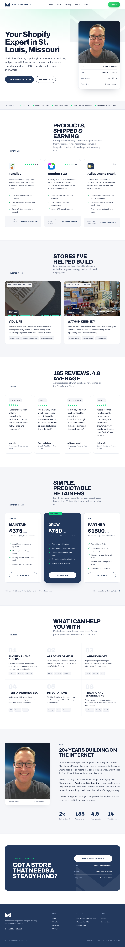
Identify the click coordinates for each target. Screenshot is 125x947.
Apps (51, 5)
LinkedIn (19, 929)
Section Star (105, 922)
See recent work (46, 79)
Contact (114, 5)
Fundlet (104, 918)
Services (87, 5)
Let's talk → (115, 591)
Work (59, 5)
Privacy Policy (93, 940)
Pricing (68, 5)
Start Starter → (23, 575)
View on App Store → (29, 221)
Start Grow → (62, 575)
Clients (55, 922)
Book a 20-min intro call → (93, 858)
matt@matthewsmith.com (103, 865)
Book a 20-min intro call (19, 79)
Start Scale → (101, 575)
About (77, 5)
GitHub (11, 929)
